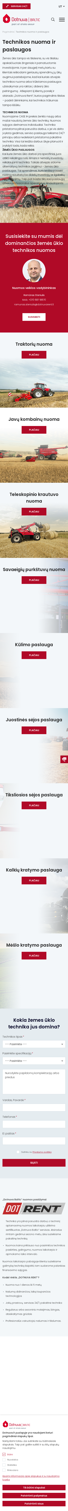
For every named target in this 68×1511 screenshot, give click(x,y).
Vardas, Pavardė (13, 1100)
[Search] (53, 19)
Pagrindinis (8, 31)
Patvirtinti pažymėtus (34, 1495)
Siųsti (34, 1162)
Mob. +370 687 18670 (34, 299)
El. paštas (8, 1133)
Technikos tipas (12, 1037)
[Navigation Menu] (62, 19)
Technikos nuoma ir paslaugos (32, 31)
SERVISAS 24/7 (19, 6)
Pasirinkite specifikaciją (16, 1053)
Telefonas (8, 1117)
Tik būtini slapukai (34, 1487)
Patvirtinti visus (34, 1503)
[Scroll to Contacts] (64, 759)
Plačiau (34, 354)
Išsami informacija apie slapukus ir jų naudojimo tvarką (31, 1477)
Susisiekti (34, 317)
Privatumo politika (42, 1152)
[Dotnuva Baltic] (21, 18)
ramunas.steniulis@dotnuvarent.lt (34, 304)
